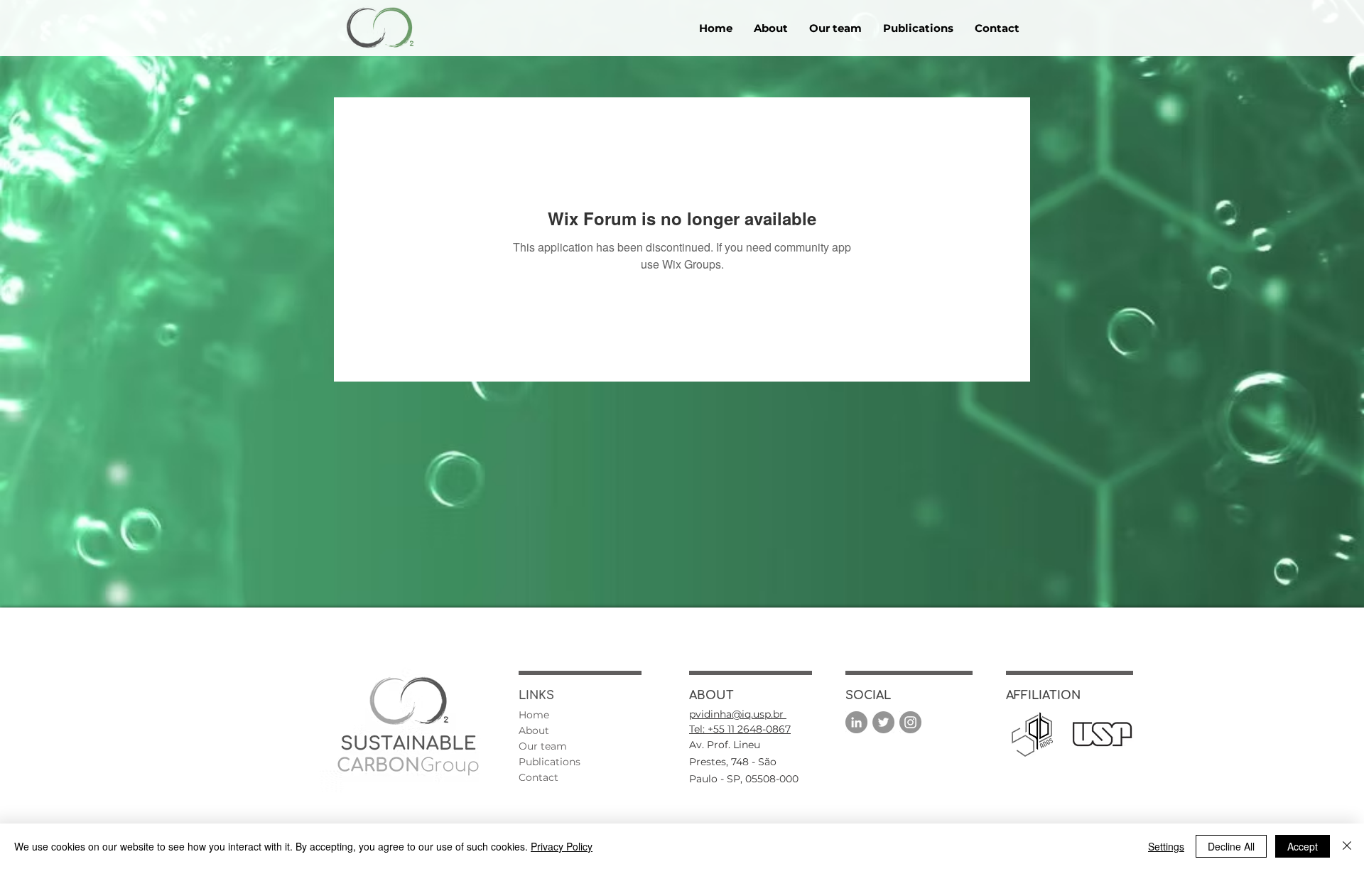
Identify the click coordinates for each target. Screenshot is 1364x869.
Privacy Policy (561, 846)
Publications (549, 761)
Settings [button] (1166, 846)
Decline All (1231, 846)
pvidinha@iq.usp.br (737, 714)
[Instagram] (910, 722)
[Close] (1346, 846)
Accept (1302, 846)
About (534, 730)
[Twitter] (883, 722)
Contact (538, 777)
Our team (543, 746)
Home (534, 714)
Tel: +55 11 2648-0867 (740, 729)
